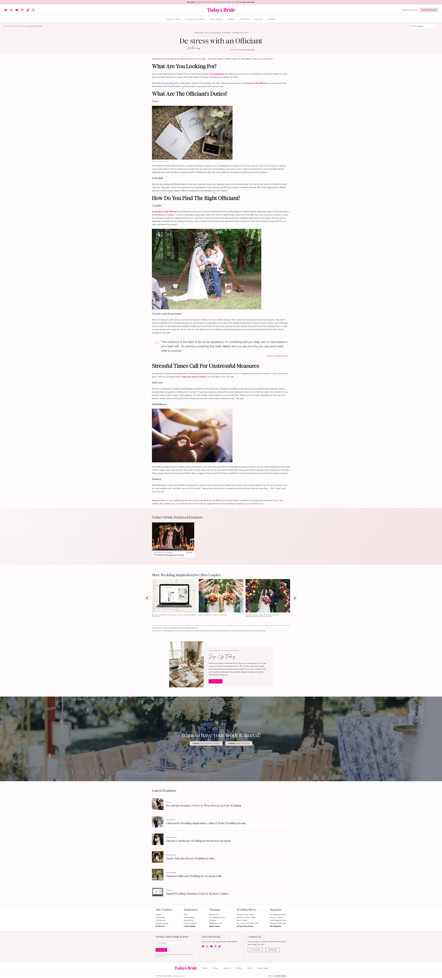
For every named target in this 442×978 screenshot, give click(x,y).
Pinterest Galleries (190, 923)
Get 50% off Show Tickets (246, 917)
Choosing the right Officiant (164, 211)
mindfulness (203, 631)
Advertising (272, 950)
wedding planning (248, 631)
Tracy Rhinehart (217, 74)
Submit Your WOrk (238, 743)
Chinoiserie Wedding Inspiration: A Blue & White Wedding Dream (205, 823)
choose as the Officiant (256, 83)
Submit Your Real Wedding (206, 743)
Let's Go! (215, 681)
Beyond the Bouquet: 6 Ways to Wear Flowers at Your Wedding (203, 805)
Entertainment (161, 920)
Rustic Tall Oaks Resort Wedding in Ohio (190, 858)
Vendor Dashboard (429, 10)
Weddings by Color (216, 923)
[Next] (294, 598)
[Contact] (189, 552)
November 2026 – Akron (245, 915)
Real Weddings (171, 837)
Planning (226, 33)
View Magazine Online (278, 915)
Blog (185, 915)
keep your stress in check (193, 377)
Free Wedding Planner (217, 917)
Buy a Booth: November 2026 (247, 923)
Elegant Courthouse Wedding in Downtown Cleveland (198, 841)
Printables (212, 920)
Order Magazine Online (278, 920)
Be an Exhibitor (242, 920)
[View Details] (191, 552)
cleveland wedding (184, 631)
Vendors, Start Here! (409, 10)
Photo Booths (158, 552)
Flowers (168, 802)
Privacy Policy (185, 954)
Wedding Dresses (162, 923)
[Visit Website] (187, 552)
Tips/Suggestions (240, 33)
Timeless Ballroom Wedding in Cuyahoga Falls (194, 876)
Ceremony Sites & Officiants (17, 26)
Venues (158, 915)
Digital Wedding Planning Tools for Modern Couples (197, 893)
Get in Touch (255, 950)
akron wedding (164, 631)
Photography (168, 552)
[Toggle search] (33, 10)
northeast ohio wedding (216, 631)
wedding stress (260, 631)
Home (5, 26)
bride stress (173, 631)
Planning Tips (214, 915)
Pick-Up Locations (276, 917)
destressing (195, 631)
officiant (228, 631)
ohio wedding (236, 631)
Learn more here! (248, 2)
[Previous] (147, 598)
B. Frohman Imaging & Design (241, 50)
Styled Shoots (170, 820)
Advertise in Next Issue (278, 923)
